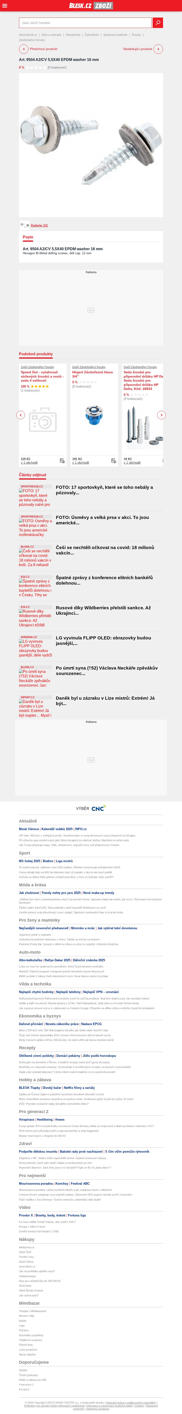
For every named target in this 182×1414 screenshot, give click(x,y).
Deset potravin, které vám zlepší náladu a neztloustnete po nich (55, 1162)
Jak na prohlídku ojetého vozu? (37, 1271)
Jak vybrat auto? (28, 1295)
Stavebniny (73, 35)
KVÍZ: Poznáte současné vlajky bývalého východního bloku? (54, 1103)
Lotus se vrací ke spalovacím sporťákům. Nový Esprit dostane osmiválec (61, 966)
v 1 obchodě (29, 462)
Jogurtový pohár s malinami (35, 934)
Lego (22, 1325)
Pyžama (23, 1330)
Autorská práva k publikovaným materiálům (131, 1402)
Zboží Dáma (26, 1261)
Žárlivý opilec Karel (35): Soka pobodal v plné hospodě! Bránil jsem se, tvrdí (62, 907)
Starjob (23, 1370)
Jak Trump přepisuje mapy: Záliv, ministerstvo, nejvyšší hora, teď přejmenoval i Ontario (69, 845)
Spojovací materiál (115, 35)
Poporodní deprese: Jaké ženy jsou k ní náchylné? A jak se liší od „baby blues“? (65, 1167)
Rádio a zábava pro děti (32, 1379)
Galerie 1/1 (39, 225)
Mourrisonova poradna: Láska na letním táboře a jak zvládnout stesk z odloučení (65, 1189)
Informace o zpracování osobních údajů (109, 1405)
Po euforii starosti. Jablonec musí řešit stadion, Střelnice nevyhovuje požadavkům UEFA (69, 867)
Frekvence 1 (26, 1384)
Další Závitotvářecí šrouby (37, 367)
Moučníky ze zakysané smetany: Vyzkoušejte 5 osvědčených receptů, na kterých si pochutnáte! (75, 1067)
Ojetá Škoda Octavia (31, 1290)
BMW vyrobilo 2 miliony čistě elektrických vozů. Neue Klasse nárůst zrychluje (63, 976)
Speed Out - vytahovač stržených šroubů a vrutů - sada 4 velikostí (42, 376)
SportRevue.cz (32, 486)
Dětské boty (26, 1344)
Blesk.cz (27, 546)
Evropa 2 (24, 1389)
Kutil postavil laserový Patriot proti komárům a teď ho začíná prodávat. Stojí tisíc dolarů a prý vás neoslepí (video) (84, 998)
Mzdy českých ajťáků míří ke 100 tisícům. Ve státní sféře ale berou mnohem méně (66, 1040)
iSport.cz (28, 697)
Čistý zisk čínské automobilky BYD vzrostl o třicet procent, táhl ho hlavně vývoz (65, 1035)
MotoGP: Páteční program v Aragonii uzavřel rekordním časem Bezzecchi (61, 971)
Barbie (22, 1320)
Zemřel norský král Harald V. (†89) (39, 1231)
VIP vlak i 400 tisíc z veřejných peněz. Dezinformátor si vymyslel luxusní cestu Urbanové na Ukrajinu (77, 835)
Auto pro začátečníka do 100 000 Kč (40, 1281)
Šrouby (136, 35)
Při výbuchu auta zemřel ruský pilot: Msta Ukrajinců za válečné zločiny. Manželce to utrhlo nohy (74, 840)
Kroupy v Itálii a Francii (32, 1226)
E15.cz (25, 576)
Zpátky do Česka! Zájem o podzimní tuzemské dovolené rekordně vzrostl (61, 1094)
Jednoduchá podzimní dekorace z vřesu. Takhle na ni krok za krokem (59, 939)
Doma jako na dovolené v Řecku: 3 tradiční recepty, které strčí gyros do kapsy (64, 1062)
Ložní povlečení (28, 1349)
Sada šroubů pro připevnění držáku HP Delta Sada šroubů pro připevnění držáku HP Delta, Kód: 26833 (146, 380)
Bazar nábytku (27, 1354)
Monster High (26, 1315)
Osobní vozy (26, 1256)
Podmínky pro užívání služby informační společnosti (54, 1405)
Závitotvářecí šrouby (32, 40)
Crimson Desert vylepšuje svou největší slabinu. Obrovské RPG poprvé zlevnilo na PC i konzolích (75, 1194)
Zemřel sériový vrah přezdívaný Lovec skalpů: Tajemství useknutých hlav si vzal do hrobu (71, 912)
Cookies (139, 1405)
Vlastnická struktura (97, 1408)
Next (161, 415)
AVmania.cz (29, 637)
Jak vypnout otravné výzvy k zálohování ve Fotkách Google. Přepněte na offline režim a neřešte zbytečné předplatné (86, 1008)
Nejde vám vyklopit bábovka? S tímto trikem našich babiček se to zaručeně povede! (67, 1072)
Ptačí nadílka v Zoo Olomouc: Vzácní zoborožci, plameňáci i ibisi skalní (60, 1199)
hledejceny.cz (27, 1247)
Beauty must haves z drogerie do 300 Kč (42, 1135)
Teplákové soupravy (30, 1340)
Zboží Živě (25, 1252)
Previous (21, 415)
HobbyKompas (27, 1276)
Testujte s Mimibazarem (32, 1311)
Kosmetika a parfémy (31, 1335)
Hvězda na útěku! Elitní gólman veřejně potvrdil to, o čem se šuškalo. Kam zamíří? (66, 877)
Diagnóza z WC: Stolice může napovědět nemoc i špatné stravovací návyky (62, 1158)
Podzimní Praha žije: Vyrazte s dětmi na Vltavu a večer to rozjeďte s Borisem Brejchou (68, 944)
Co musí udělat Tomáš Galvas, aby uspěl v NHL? (47, 1221)
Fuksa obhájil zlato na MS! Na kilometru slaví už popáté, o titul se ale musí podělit (65, 872)
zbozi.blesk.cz (28, 35)
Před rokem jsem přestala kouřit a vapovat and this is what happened (58, 1130)
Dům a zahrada (51, 35)
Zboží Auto (25, 1285)
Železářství (92, 35)
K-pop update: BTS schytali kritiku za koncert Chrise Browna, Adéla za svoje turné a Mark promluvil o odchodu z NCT (86, 1126)
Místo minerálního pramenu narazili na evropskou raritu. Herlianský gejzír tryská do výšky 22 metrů (76, 1099)
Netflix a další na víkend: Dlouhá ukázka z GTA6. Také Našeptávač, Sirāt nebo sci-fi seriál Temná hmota (79, 1003)
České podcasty (28, 1375)
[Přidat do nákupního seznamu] (62, 461)
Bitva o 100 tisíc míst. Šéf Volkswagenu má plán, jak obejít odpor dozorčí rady (63, 1030)
